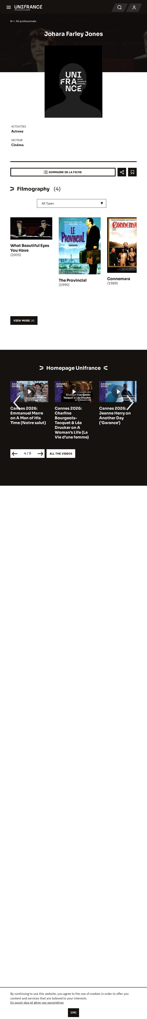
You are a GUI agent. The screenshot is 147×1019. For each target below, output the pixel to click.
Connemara (118, 278)
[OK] (73, 1012)
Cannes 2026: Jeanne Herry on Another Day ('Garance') (115, 415)
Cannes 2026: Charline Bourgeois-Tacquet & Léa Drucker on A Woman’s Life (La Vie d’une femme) (72, 423)
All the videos (61, 453)
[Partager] (122, 172)
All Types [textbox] (48, 203)
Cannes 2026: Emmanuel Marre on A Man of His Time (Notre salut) (28, 415)
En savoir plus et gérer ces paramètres (37, 1002)
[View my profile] (134, 7)
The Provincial (73, 280)
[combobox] (71, 203)
